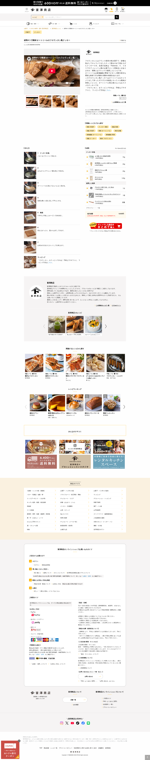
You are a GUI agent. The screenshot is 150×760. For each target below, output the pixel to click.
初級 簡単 (115, 127)
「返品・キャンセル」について (89, 654)
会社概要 (76, 705)
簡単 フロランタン (106, 138)
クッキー (37, 32)
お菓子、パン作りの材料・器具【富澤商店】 (36, 28)
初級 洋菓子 (90, 131)
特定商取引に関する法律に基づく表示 (85, 748)
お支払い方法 (57, 584)
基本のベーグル (71, 413)
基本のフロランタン (51, 376)
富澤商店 (96, 52)
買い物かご (37, 573)
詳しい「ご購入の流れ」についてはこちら (47, 591)
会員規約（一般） (108, 704)
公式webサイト (116, 305)
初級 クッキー (91, 138)
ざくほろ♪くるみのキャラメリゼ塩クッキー (95, 377)
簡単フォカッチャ (109, 413)
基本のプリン (34, 413)
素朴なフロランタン (31, 376)
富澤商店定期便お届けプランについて (78, 573)
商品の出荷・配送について (42, 584)
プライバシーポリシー (110, 707)
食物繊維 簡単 (110, 135)
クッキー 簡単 (103, 127)
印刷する (123, 40)
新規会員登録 (46, 565)
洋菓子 (28, 32)
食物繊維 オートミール (94, 135)
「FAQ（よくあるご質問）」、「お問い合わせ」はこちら (97, 681)
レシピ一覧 (54, 748)
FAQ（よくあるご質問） (110, 701)
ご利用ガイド (107, 698)
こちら (107, 90)
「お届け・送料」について (39, 664)
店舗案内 (101, 748)
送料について (47, 573)
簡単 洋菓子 (90, 127)
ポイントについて (59, 573)
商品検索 (46, 748)
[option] (52, 71)
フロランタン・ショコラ (115, 376)
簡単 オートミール (105, 131)
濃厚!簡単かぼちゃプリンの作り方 (56, 414)
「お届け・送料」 (86, 576)
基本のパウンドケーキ (92, 413)
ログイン (37, 565)
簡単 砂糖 (118, 131)
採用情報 (108, 748)
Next (106, 326)
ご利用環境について (86, 668)
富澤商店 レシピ (56, 28)
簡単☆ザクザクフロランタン (75, 377)
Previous (44, 326)
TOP (40, 748)
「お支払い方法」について (57, 664)
